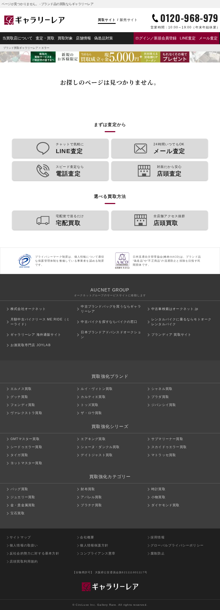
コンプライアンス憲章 (97, 553)
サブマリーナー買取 (167, 439)
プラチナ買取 (91, 505)
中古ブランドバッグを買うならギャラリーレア (111, 309)
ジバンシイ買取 (163, 405)
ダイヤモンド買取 (165, 505)
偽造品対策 (103, 38)
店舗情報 (83, 38)
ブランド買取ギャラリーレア (20, 47)
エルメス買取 (21, 389)
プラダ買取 (160, 397)
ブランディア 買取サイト (171, 335)
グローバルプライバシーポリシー (177, 545)
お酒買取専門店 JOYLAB (30, 345)
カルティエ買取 (93, 397)
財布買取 (88, 489)
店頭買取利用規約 (24, 561)
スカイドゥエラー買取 (169, 447)
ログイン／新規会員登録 (156, 38)
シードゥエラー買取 (26, 447)
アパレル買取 (91, 497)
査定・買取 (45, 38)
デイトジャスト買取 (97, 455)
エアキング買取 (93, 439)
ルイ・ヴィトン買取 (97, 389)
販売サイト (129, 20)
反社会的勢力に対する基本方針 (34, 553)
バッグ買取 (19, 489)
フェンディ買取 (22, 405)
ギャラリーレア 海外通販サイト (35, 335)
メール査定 (208, 38)
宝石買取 (17, 513)
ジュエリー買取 (22, 497)
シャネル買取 (162, 389)
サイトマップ (20, 537)
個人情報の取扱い (24, 545)
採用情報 (158, 537)
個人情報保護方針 (94, 545)
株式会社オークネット (28, 309)
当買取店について (17, 38)
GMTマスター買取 (25, 439)
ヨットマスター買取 (26, 463)
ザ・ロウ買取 (91, 413)
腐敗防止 (158, 553)
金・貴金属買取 (22, 505)
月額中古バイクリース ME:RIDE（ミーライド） (40, 321)
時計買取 (158, 489)
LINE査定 (188, 38)
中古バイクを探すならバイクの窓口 (109, 322)
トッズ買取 (89, 405)
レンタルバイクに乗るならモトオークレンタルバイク (181, 321)
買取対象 (65, 38)
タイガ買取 (19, 455)
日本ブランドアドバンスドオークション (111, 334)
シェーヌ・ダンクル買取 (100, 447)
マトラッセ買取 (163, 455)
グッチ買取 (19, 397)
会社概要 (87, 537)
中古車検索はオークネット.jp (174, 309)
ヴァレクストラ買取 (26, 413)
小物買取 (158, 497)
